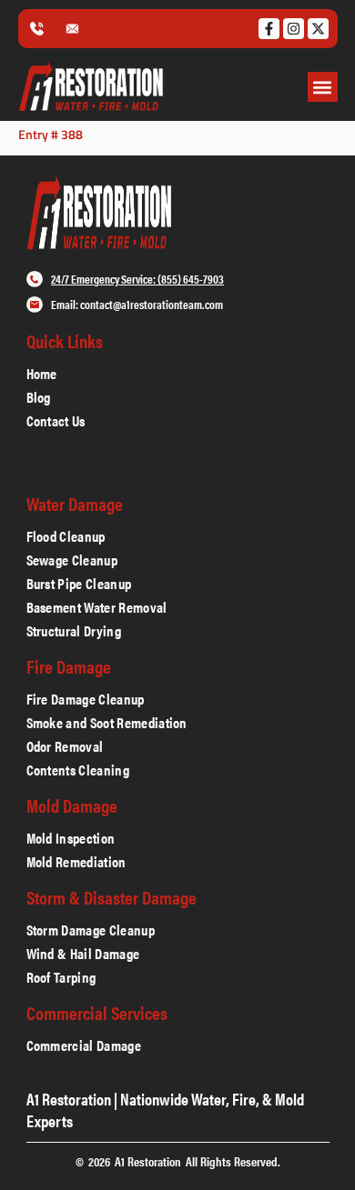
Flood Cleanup (66, 536)
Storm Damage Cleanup (92, 930)
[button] (323, 87)
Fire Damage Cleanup (85, 699)
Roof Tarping (61, 977)
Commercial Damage (83, 1045)
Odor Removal (65, 746)
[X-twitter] (318, 28)
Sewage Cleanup (71, 560)
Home (41, 373)
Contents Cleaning (77, 770)
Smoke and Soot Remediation (108, 722)
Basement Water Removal (96, 607)
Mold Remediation (76, 862)
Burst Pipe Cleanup (79, 583)
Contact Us (56, 421)
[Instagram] (293, 28)
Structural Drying (73, 631)
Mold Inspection (71, 838)
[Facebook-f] (269, 28)
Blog (38, 397)
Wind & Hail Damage (83, 953)
